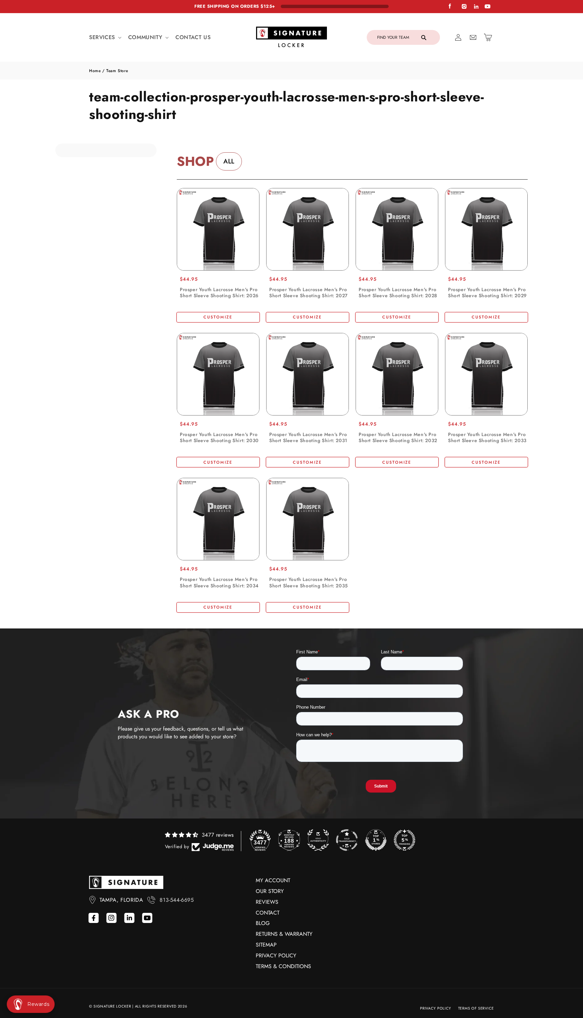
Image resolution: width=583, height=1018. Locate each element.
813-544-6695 (177, 900)
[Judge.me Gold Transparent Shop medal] (347, 840)
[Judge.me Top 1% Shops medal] (376, 840)
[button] (104, 37)
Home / (97, 71)
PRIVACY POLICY (276, 955)
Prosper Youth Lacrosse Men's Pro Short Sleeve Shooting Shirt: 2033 (487, 437)
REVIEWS (267, 902)
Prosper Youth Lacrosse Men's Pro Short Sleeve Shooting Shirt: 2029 (487, 292)
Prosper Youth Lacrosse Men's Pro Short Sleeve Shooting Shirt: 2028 (398, 292)
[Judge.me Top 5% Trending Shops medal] (404, 840)
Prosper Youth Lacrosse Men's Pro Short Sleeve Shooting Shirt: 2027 (308, 292)
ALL (228, 161)
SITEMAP (266, 945)
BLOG (263, 923)
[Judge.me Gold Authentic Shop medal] (318, 840)
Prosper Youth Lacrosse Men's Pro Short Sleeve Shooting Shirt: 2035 (308, 582)
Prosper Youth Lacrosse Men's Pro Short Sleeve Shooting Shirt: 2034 (219, 582)
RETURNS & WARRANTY (284, 934)
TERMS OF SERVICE (476, 1008)
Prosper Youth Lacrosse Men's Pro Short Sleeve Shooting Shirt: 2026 (219, 292)
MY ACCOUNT (273, 880)
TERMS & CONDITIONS (283, 966)
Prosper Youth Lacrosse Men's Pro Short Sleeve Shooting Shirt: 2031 (308, 437)
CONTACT (267, 913)
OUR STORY (270, 891)
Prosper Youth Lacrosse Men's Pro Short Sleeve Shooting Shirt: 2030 (219, 437)
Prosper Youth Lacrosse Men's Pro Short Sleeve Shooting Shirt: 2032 (398, 437)
